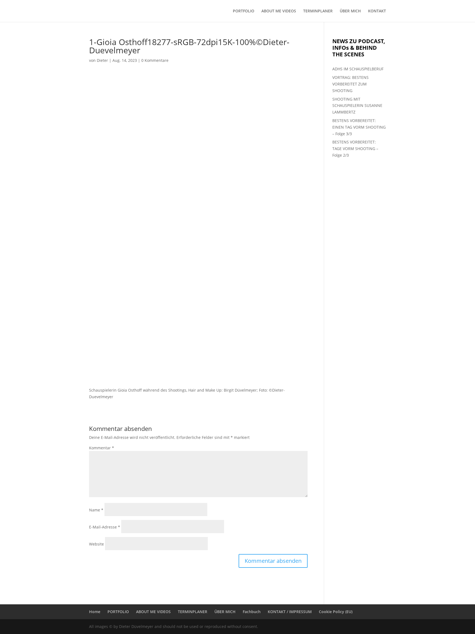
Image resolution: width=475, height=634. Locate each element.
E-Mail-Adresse (104, 527)
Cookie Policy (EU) (335, 611)
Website (96, 544)
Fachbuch (252, 611)
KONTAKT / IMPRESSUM (290, 611)
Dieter (102, 60)
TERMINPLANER (318, 11)
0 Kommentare (155, 60)
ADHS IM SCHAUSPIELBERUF (357, 68)
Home (94, 611)
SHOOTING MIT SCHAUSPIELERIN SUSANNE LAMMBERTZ (357, 105)
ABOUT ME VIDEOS (278, 11)
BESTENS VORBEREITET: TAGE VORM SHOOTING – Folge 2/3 (355, 148)
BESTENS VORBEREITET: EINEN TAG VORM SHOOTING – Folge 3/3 (359, 127)
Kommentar (101, 447)
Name (96, 510)
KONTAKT (377, 11)
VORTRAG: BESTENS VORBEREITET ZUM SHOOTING (350, 84)
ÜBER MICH (350, 11)
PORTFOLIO (243, 11)
